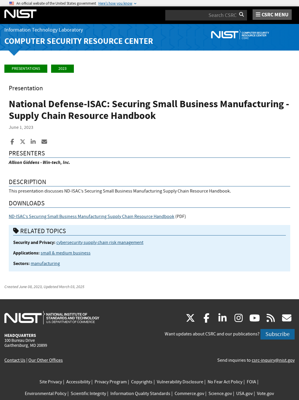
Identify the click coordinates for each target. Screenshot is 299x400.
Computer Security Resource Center (78, 41)
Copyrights (141, 382)
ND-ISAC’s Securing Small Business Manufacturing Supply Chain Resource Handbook (91, 216)
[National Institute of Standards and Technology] (51, 317)
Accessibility (78, 382)
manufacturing (45, 263)
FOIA (251, 382)
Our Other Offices (45, 360)
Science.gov (220, 393)
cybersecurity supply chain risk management (99, 242)
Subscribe (277, 334)
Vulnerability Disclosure (180, 382)
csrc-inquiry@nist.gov (273, 360)
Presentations (26, 68)
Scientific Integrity (88, 393)
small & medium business (66, 253)
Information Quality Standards (140, 393)
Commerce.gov (189, 393)
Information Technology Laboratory (43, 30)
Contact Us (14, 360)
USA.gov (244, 393)
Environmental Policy (45, 393)
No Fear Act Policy (225, 382)
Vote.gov (265, 393)
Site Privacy (50, 382)
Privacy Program (111, 382)
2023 (62, 68)
